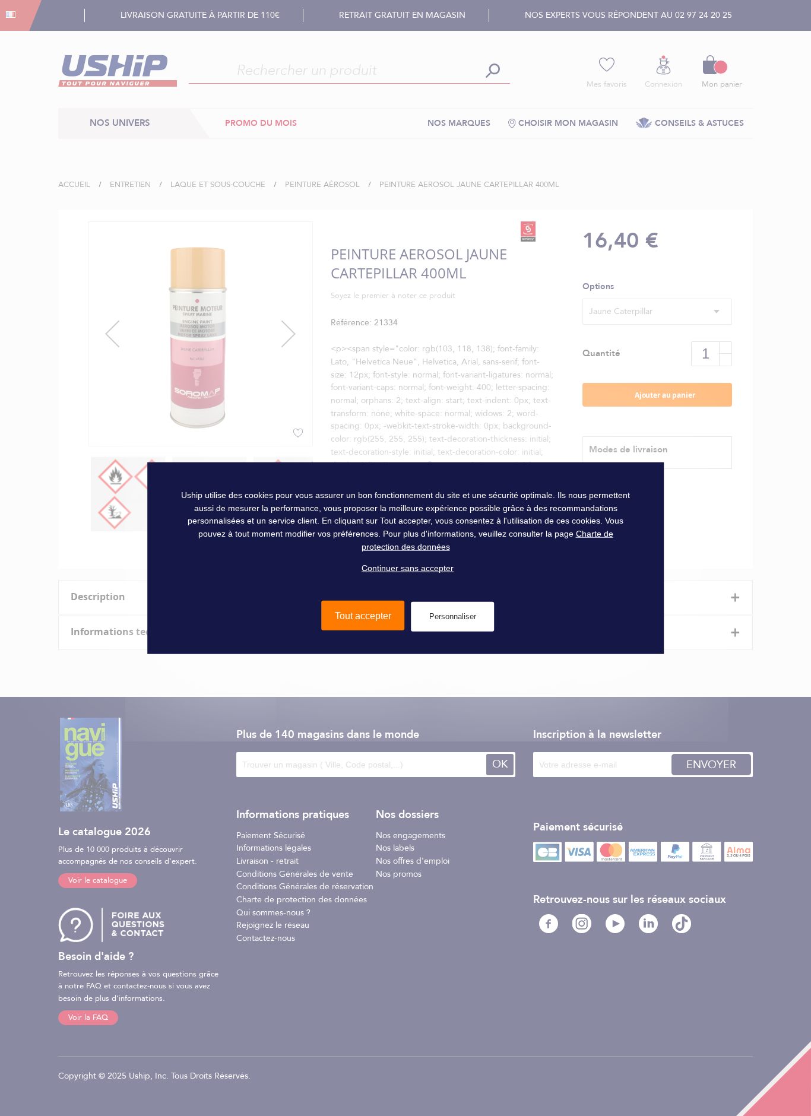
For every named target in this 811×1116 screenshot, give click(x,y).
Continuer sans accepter (408, 568)
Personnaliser (452, 616)
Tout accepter (363, 616)
